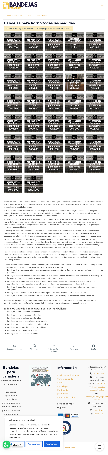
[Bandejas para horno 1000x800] (74, 157)
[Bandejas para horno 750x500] (95, 75)
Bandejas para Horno (24, 28)
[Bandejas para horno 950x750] (54, 136)
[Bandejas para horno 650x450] (54, 55)
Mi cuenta (34, 349)
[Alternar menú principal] (102, 6)
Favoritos (74, 349)
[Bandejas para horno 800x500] (74, 96)
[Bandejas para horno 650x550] (95, 55)
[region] (34, 433)
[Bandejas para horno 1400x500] (13, 177)
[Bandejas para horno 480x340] (95, 34)
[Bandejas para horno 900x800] (13, 136)
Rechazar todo (34, 444)
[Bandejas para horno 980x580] (74, 136)
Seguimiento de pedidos (54, 350)
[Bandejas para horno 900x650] (54, 116)
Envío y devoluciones (68, 375)
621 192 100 (99, 373)
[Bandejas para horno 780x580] (13, 96)
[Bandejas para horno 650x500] (74, 55)
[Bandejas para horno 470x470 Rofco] (74, 34)
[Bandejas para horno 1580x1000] (33, 177)
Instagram (99, 410)
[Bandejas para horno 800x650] (13, 116)
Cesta (93, 349)
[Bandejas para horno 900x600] (33, 116)
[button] (99, 446)
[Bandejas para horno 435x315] (54, 34)
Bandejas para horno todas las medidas (54, 28)
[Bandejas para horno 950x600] (33, 136)
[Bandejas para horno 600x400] (33, 55)
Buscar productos (14, 349)
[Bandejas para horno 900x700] (74, 116)
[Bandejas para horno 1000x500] (95, 136)
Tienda (9, 28)
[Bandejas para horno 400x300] (13, 34)
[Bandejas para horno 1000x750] (54, 157)
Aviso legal (62, 386)
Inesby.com (69, 447)
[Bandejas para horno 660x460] (13, 75)
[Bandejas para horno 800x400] (33, 96)
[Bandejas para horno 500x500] (13, 55)
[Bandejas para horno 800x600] (95, 96)
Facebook (98, 414)
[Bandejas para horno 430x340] (33, 34)
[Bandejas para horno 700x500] (33, 75)
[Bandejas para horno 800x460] (54, 96)
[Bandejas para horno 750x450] (74, 75)
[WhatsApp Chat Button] (7, 444)
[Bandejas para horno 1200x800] (95, 157)
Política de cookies (66, 397)
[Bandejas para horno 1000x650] (33, 157)
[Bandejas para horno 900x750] (95, 116)
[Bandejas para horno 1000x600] (13, 157)
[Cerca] (60, 418)
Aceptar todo (51, 444)
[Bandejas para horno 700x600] (54, 75)
